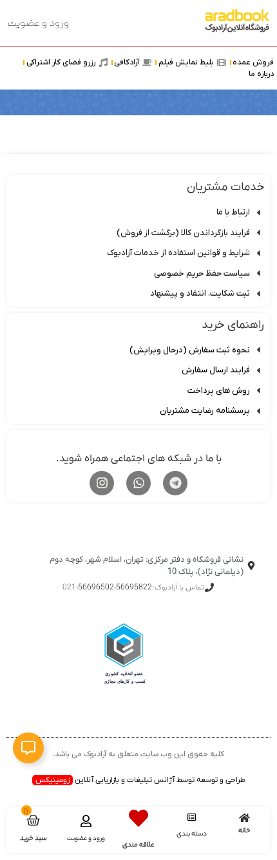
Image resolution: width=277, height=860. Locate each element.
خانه (244, 831)
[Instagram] (102, 483)
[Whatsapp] (138, 483)
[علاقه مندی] (138, 818)
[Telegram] (175, 483)
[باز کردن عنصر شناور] (28, 747)
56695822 (134, 587)
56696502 (96, 587)
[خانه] (244, 817)
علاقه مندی (138, 845)
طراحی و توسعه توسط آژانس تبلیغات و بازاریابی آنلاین (140, 780)
